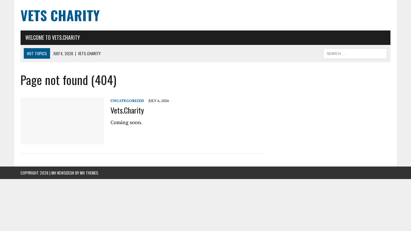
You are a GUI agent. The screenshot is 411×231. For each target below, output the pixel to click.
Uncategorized (127, 100)
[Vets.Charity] (62, 139)
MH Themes (89, 172)
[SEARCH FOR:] (355, 52)
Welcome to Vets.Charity (52, 37)
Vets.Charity (127, 110)
